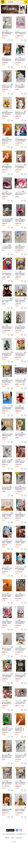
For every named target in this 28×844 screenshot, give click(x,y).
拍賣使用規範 (19, 837)
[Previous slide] (2, 23)
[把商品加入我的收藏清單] (9, 40)
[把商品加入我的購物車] (12, 40)
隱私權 (12, 837)
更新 (25, 834)
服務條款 (7, 837)
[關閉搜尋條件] (14, 2)
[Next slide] (12, 23)
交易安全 (14, 841)
